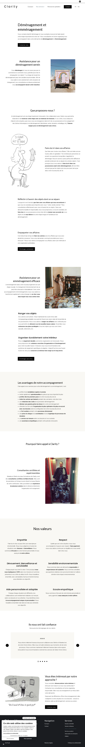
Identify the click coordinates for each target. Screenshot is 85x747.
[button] (7, 645)
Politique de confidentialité (74, 743)
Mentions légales (49, 743)
